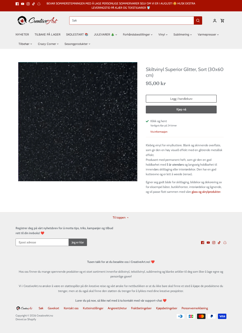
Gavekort (53, 308)
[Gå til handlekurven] (222, 20)
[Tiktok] (33, 3)
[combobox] (132, 20)
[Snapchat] (38, 3)
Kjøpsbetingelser (166, 308)
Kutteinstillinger (93, 308)
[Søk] (198, 20)
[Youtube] (22, 3)
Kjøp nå (181, 109)
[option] (77, 121)
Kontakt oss (71, 308)
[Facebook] (17, 3)
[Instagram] (28, 3)
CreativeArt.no (45, 315)
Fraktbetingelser (141, 308)
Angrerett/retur (117, 308)
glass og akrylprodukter (206, 191)
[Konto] (215, 20)
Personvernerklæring (195, 308)
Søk (41, 308)
